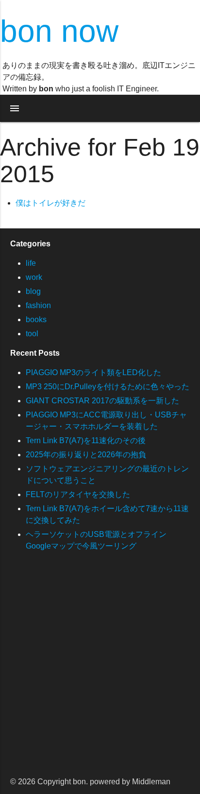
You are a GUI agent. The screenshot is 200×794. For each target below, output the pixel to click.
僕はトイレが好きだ (50, 203)
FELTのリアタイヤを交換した (78, 494)
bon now (59, 31)
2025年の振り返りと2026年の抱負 (86, 454)
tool (32, 333)
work (34, 277)
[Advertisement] (100, 670)
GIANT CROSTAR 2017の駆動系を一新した (102, 401)
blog (33, 291)
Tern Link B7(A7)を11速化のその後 (86, 440)
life (31, 263)
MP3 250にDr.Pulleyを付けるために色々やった (107, 386)
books (36, 319)
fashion (38, 305)
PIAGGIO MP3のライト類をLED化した (93, 372)
